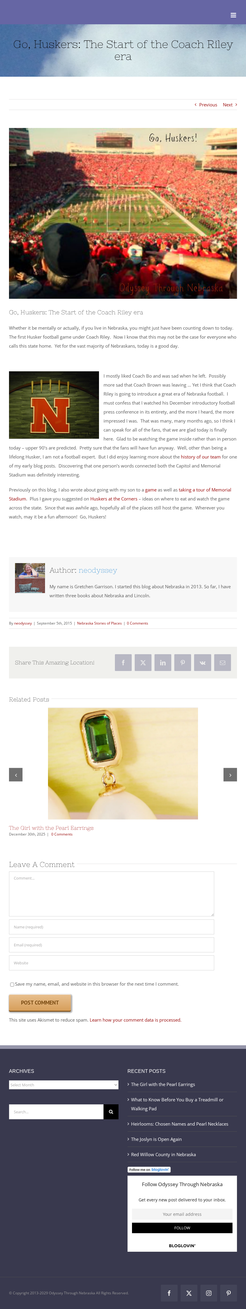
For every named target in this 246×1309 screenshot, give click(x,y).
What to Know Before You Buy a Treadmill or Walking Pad (177, 1104)
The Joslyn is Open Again (156, 1139)
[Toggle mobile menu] (234, 15)
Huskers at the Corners (113, 499)
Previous (208, 105)
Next (227, 105)
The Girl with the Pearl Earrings (113, 764)
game (151, 490)
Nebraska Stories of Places (99, 623)
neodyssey (98, 570)
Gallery (133, 764)
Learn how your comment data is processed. (136, 1020)
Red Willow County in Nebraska (163, 1154)
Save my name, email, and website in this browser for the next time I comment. (97, 984)
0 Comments (137, 623)
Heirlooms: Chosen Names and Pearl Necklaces (179, 1124)
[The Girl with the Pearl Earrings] (123, 763)
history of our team (201, 457)
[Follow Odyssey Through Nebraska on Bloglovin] (149, 1171)
